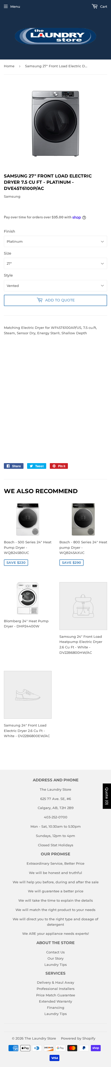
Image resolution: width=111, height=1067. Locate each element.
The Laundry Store (40, 1038)
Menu (15, 6)
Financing (55, 1007)
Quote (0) (107, 796)
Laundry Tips (55, 964)
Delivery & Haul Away (55, 982)
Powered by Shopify (78, 1038)
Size (7, 253)
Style (8, 275)
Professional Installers (56, 989)
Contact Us (55, 952)
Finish (9, 231)
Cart (103, 6)
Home (9, 66)
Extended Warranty (55, 1001)
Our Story (55, 958)
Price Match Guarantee (55, 995)
